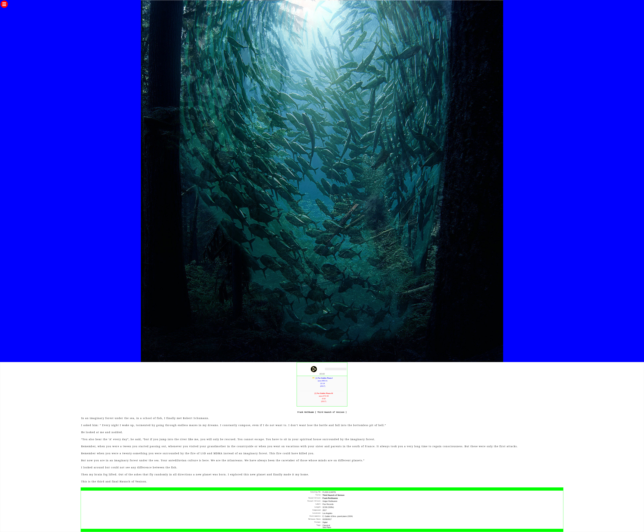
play (313, 369)
